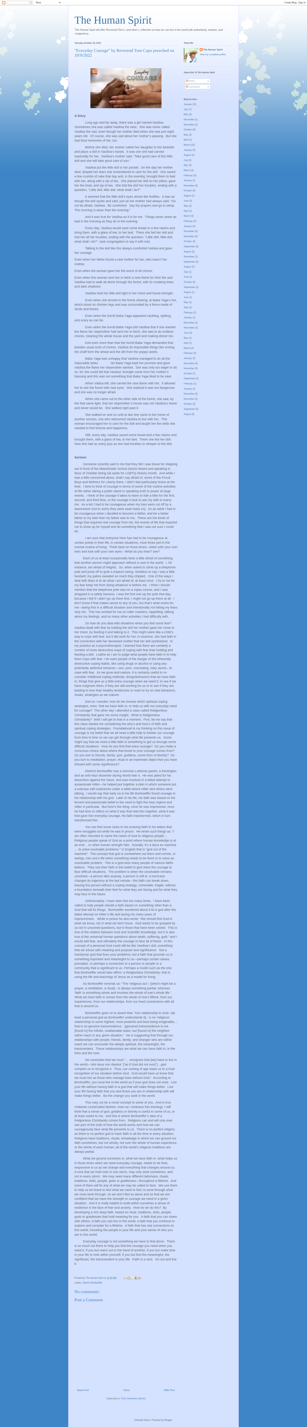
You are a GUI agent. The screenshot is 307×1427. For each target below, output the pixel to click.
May (186, 114)
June (186, 200)
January (188, 104)
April (186, 139)
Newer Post (83, 1390)
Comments (194, 86)
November (189, 124)
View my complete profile (213, 54)
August (187, 155)
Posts (191, 81)
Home (126, 1390)
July (186, 109)
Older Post (169, 1390)
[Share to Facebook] (136, 1278)
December (189, 119)
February (188, 175)
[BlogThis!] (129, 1278)
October (188, 129)
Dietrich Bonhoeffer (92, 1282)
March (187, 145)
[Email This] (126, 1278)
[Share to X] (132, 1278)
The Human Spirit (113, 20)
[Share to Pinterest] (139, 1278)
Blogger (168, 1420)
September (189, 246)
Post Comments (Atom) (133, 1398)
